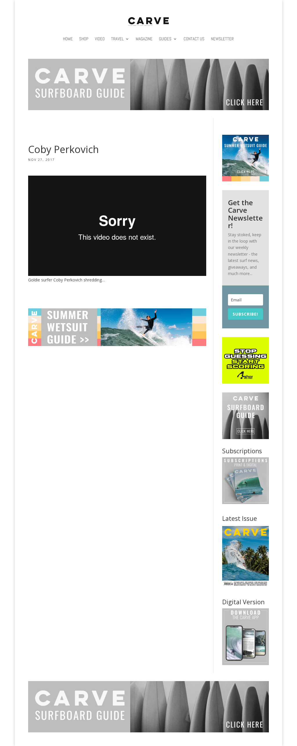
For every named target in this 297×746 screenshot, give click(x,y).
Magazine (144, 38)
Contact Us (194, 38)
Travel (117, 38)
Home (68, 38)
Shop (83, 38)
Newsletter (222, 38)
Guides (165, 38)
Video (100, 38)
